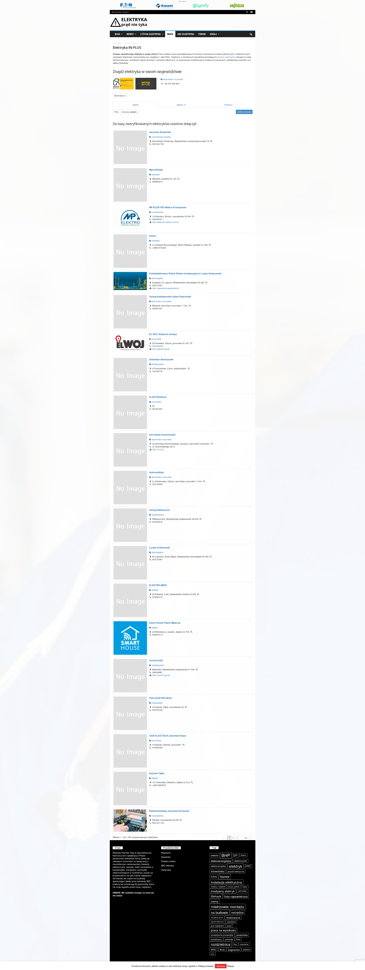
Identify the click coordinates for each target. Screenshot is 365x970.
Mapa (170, 34)
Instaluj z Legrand (218, 886)
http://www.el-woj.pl (161, 348)
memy (214, 901)
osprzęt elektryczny (217, 922)
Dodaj (213, 34)
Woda (222, 949)
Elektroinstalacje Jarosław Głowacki (169, 811)
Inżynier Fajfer (156, 773)
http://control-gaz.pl (161, 675)
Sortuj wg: (129, 112)
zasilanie (246, 949)
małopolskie (157, 702)
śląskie (154, 627)
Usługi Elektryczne (159, 510)
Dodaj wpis (166, 869)
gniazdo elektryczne (236, 871)
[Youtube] (251, 12)
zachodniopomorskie (161, 136)
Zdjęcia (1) (181, 104)
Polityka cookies (168, 861)
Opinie (135, 104)
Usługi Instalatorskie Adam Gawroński (170, 296)
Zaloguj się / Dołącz (120, 12)
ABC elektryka (167, 865)
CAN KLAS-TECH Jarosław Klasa (167, 735)
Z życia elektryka (150, 34)
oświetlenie (231, 922)
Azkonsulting (156, 472)
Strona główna (117, 43)
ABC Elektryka (186, 34)
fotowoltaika (217, 871)
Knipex (245, 886)
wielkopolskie (157, 364)
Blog (117, 34)
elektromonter (240, 860)
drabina (243, 855)
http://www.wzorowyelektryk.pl (165, 288)
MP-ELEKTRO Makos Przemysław (167, 207)
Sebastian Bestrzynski (161, 359)
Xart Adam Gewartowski (162, 434)
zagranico (234, 949)
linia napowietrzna (236, 896)
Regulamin (166, 852)
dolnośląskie (157, 278)
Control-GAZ (156, 660)
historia (214, 876)
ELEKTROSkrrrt (158, 397)
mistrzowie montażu (227, 906)
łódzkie (154, 589)
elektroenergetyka (221, 861)
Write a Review (245, 112)
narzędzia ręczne (217, 917)
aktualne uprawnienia (226, 57)
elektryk (235, 866)
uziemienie (244, 944)
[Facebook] (247, 12)
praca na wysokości (223, 930)
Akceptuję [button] (221, 966)
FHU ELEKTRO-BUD (160, 698)
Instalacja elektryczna (226, 882)
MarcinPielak (156, 169)
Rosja (238, 939)
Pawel (152, 235)
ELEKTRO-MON (158, 585)
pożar (229, 925)
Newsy (130, 34)
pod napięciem (217, 925)
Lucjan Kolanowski (159, 547)
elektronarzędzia (218, 866)
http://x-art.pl (158, 449)
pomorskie (156, 338)
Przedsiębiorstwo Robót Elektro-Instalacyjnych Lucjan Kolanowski (185, 273)
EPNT (248, 866)
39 (246, 838)
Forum (202, 34)
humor (225, 876)
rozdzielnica (220, 944)
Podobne (228, 104)
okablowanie (233, 917)
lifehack (216, 896)
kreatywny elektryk (223, 891)
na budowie (219, 912)
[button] (251, 34)
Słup (235, 944)
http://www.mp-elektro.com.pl (165, 222)
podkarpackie (157, 514)
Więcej (230, 966)
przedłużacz (216, 939)
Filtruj (116, 112)
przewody (229, 939)
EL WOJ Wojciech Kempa (163, 334)
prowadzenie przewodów (222, 935)
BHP (225, 855)
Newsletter (166, 857)
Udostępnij (120, 95)
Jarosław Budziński (160, 132)
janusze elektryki (233, 887)
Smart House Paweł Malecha (164, 622)
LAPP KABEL (242, 891)
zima (212, 954)
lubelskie (155, 174)
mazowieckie (157, 212)
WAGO (213, 949)
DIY (235, 855)
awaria (214, 855)
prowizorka (242, 935)
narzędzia (237, 912)
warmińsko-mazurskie (173, 79)
